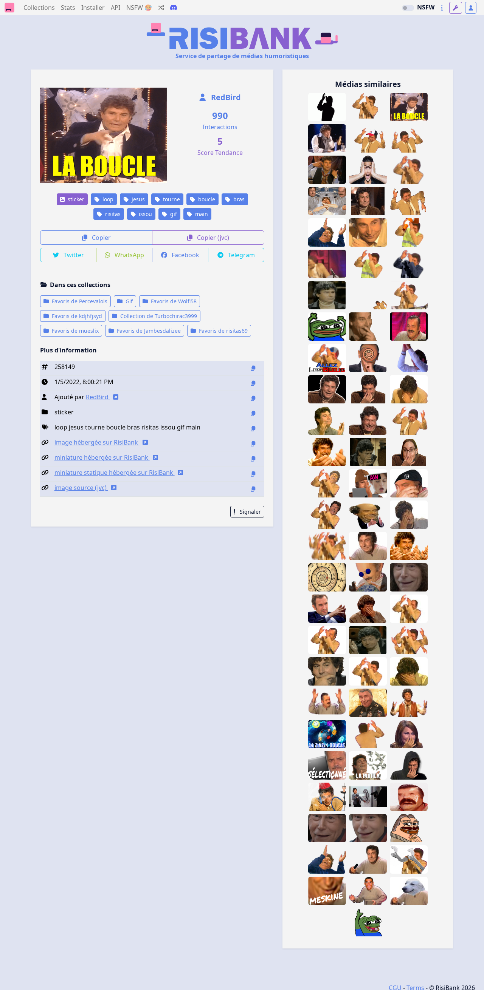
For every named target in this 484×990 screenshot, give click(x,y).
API (115, 7)
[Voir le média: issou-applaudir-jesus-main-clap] (327, 420)
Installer (93, 7)
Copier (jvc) (212, 237)
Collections (39, 7)
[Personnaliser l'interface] (455, 8)
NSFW (425, 7)
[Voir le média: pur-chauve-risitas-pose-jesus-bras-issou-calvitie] (409, 609)
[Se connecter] (470, 8)
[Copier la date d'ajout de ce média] (253, 383)
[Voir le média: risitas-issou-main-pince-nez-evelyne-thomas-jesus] (409, 734)
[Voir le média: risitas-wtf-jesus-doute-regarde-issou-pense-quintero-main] (327, 671)
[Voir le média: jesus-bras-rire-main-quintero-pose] (327, 483)
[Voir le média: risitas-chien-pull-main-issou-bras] (409, 891)
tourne (170, 199)
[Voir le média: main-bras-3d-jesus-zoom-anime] (368, 546)
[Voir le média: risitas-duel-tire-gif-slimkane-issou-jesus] (368, 797)
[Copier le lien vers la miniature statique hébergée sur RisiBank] (253, 474)
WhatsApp (128, 255)
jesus (137, 199)
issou (144, 214)
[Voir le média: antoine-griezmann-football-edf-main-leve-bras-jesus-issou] (409, 358)
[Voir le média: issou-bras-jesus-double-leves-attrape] (409, 420)
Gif (128, 301)
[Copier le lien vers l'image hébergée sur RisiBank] (253, 443)
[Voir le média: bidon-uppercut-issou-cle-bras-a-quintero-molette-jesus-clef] (409, 859)
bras (238, 199)
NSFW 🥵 (139, 7)
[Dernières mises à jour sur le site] (441, 8)
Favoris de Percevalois (78, 301)
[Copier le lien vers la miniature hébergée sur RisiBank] (253, 459)
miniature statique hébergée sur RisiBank (114, 472)
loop (107, 199)
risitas (112, 214)
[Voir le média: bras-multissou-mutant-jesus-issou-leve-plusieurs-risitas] (409, 640)
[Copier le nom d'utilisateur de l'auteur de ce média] (253, 398)
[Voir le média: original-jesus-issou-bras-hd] (368, 671)
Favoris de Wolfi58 (173, 301)
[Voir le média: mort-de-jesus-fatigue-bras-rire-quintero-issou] (409, 389)
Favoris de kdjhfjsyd (76, 316)
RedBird (225, 97)
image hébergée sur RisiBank (97, 442)
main (201, 214)
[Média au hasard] (161, 7)
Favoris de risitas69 (222, 330)
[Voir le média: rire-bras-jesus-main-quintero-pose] (327, 514)
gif (173, 214)
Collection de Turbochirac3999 (158, 316)
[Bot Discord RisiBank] (173, 8)
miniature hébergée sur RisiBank (102, 457)
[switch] (408, 8)
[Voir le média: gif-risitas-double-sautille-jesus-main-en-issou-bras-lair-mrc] (368, 138)
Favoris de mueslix (74, 330)
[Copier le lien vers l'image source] (253, 489)
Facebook (184, 255)
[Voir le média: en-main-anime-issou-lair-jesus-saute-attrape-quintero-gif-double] (409, 138)
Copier (100, 237)
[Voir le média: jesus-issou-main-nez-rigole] (368, 389)
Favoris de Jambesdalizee (148, 330)
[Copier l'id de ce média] (253, 368)
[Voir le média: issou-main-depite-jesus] (409, 514)
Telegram (240, 255)
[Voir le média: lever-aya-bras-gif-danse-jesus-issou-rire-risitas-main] (368, 107)
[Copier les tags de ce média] (253, 428)
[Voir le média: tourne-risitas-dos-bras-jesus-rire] (368, 734)
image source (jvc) (81, 487)
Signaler (249, 511)
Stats (68, 7)
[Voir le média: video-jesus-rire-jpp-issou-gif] (368, 420)
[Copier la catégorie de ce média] (253, 413)
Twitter (73, 255)
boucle (206, 199)
